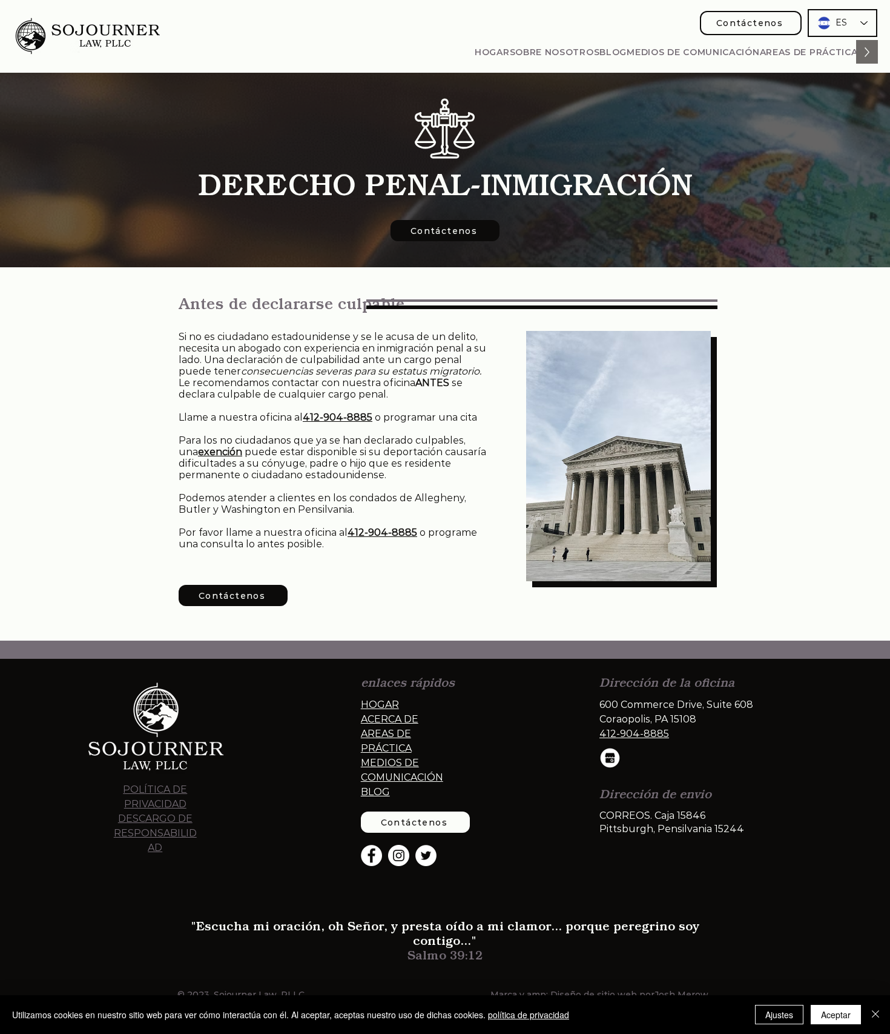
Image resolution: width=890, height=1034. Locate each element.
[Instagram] (398, 855)
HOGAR (380, 704)
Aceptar (836, 1015)
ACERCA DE (389, 719)
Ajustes (779, 1015)
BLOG (375, 792)
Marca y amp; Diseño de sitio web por (572, 994)
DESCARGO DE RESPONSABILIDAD (155, 833)
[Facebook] (371, 855)
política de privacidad (528, 1015)
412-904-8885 (382, 532)
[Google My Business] (610, 758)
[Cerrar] (875, 1014)
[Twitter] (426, 855)
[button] (809, 52)
